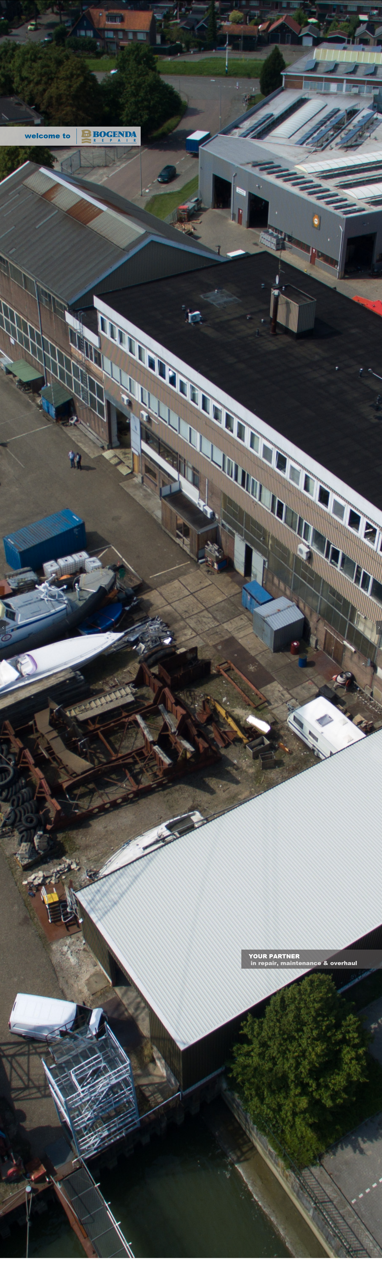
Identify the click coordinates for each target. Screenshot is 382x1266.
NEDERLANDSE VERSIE (292, 1)
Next (379, 628)
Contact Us (256, 1)
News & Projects (222, 1)
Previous (3, 628)
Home (157, 1)
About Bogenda (185, 1)
